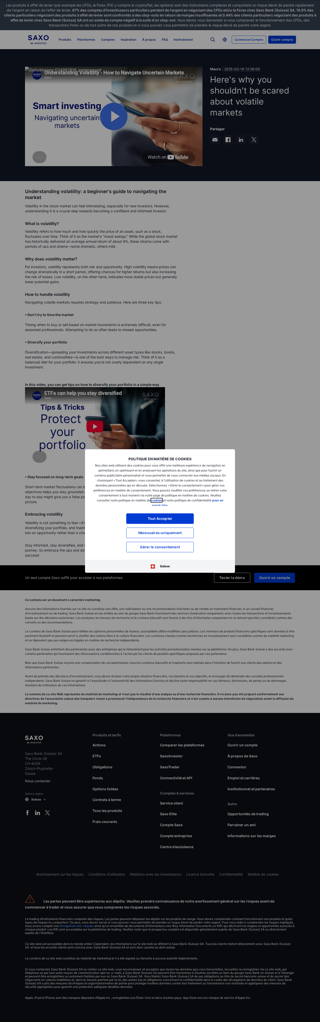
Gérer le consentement (160, 547)
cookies (156, 500)
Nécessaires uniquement (160, 533)
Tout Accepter (160, 518)
